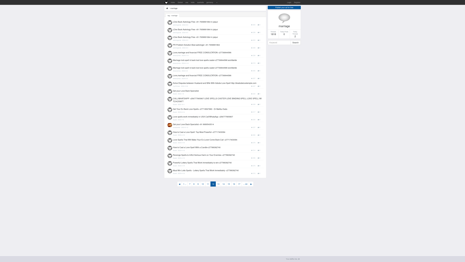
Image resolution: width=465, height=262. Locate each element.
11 (208, 184)
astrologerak (177, 25)
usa (186, 2)
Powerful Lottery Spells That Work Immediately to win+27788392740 (202, 162)
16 (234, 184)
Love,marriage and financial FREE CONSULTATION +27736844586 (202, 52)
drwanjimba (177, 55)
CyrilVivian (176, 86)
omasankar (176, 127)
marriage (173, 8)
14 (223, 184)
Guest (175, 94)
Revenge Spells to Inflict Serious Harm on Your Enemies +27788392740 (204, 155)
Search (295, 42)
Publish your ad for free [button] (284, 7)
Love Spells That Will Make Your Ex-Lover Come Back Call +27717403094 (205, 139)
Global (180, 2)
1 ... (184, 184)
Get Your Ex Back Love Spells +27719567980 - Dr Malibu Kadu (200, 109)
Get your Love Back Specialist (186, 90)
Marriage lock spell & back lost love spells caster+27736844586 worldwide (205, 60)
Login (289, 2)
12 (213, 184)
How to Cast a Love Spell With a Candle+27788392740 (197, 147)
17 (239, 184)
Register (297, 2)
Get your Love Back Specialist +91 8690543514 (193, 124)
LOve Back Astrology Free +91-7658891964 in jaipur (195, 21)
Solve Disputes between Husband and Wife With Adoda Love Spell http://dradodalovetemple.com (214, 83)
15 (229, 184)
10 (203, 184)
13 (218, 184)
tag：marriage (172, 15)
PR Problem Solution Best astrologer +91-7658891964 (196, 44)
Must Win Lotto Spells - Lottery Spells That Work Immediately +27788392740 (206, 170)
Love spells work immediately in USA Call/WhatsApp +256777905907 (203, 116)
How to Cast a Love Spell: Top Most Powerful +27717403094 (199, 132)
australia (200, 2)
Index (173, 2)
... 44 (245, 184)
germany (209, 2)
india (192, 2)
